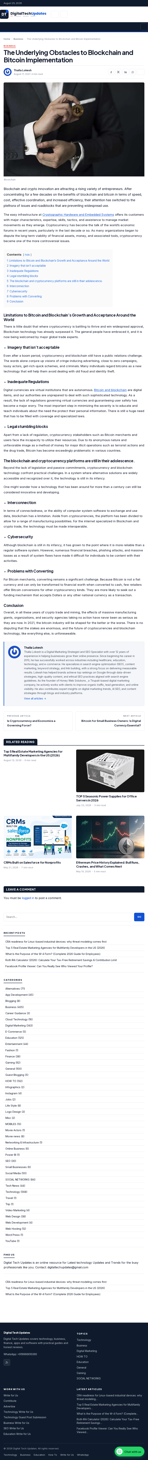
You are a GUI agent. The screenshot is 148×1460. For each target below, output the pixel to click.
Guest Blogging (14, 1074)
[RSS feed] (7, 1362)
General (10, 1068)
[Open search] (54, 14)
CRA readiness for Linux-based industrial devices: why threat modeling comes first (55, 941)
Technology (12, 1191)
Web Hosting (13, 1228)
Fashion (10, 1050)
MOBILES (10, 1124)
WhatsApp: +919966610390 (20, 1354)
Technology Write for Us (18, 1411)
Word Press (12, 1234)
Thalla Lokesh (23, 70)
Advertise (9, 1406)
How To (52, 1454)
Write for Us (11, 1395)
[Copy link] (140, 72)
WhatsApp (83, 1454)
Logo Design (13, 1111)
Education (11, 1037)
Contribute (10, 1400)
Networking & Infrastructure (22, 1142)
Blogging (10, 1000)
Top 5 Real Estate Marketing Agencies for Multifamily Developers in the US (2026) (33, 753)
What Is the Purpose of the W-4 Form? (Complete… (107, 1413)
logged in (28, 898)
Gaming (10, 1062)
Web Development (16, 1222)
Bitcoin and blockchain (110, 390)
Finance (10, 1056)
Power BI (10, 1154)
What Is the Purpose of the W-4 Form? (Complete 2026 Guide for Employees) (53, 953)
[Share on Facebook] (111, 72)
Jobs (8, 1099)
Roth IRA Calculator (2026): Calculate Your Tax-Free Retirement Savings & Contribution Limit (61, 960)
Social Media (13, 1173)
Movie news (12, 1136)
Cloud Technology (16, 1019)
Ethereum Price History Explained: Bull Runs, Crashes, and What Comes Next (107, 864)
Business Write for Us (16, 1422)
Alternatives (12, 988)
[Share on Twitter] (118, 72)
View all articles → (35, 698)
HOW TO (10, 1081)
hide (27, 254)
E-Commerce (13, 1031)
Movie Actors (13, 1130)
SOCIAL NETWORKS (17, 1179)
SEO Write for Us (14, 1428)
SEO (7, 1160)
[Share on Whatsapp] (133, 72)
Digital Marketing (15, 1025)
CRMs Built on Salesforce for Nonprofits (32, 862)
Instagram (11, 1093)
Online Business (15, 1148)
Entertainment (13, 1043)
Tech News (12, 1185)
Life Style (11, 1105)
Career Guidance (15, 1013)
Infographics (12, 1087)
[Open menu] (144, 27)
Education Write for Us (17, 1433)
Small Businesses (16, 1167)
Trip (7, 1204)
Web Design (12, 1216)
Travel (9, 1197)
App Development (16, 994)
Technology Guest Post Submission (25, 1417)
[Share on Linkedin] (125, 72)
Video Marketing (15, 1210)
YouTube (10, 1241)
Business (18, 39)
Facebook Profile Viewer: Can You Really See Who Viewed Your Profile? (49, 966)
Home (7, 39)
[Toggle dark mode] (64, 14)
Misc (8, 1117)
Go (139, 916)
